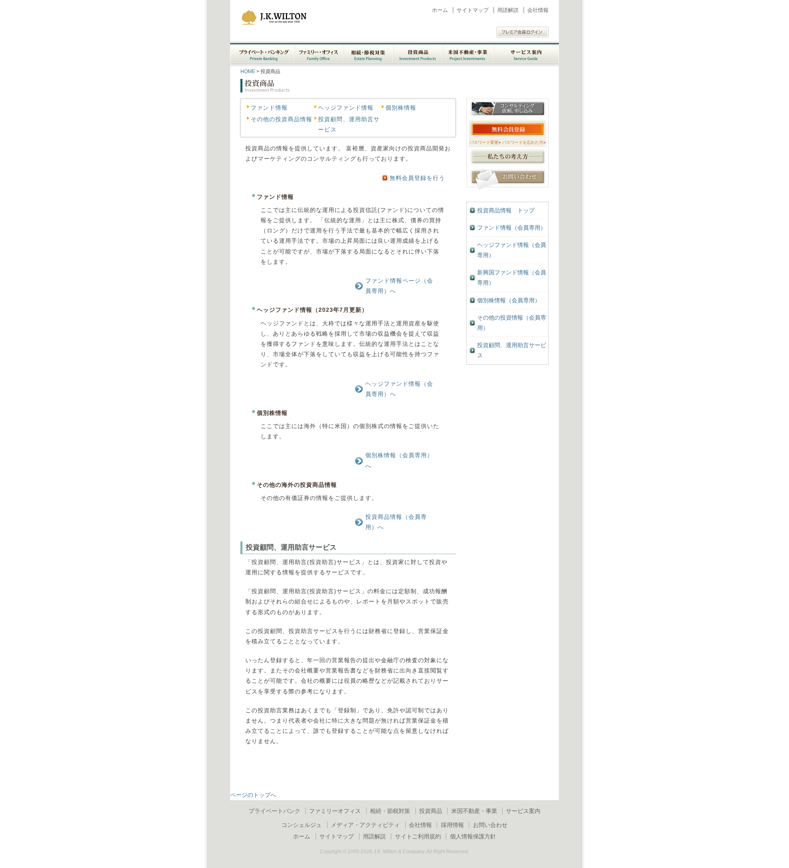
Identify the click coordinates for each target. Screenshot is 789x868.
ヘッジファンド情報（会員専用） (511, 250)
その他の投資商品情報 (281, 119)
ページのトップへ (253, 795)
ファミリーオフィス (335, 811)
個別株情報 (400, 107)
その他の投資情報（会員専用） (511, 322)
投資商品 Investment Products (418, 53)
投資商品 (430, 811)
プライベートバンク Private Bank (262, 53)
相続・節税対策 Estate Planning (368, 53)
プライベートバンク (274, 811)
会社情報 (538, 10)
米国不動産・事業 (474, 811)
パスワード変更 (485, 142)
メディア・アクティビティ (365, 825)
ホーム (440, 10)
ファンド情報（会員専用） (511, 227)
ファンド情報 (269, 107)
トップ (506, 210)
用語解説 (508, 10)
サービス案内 (523, 811)
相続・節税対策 (390, 811)
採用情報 (452, 825)
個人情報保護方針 (473, 836)
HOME (247, 71)
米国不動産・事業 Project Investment (468, 53)
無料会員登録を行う (417, 178)
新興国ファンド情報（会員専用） (511, 277)
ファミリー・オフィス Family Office (319, 53)
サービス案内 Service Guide (526, 53)
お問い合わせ (490, 825)
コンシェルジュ (301, 825)
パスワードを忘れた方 (524, 142)
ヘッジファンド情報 (346, 107)
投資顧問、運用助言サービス (511, 350)
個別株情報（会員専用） (508, 300)
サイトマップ (473, 10)
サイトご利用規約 (418, 836)
